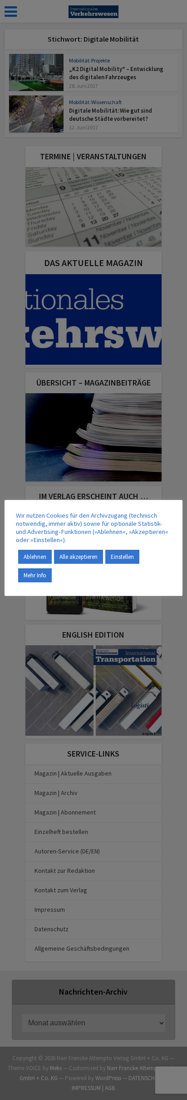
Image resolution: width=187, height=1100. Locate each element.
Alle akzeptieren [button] (78, 557)
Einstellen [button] (122, 557)
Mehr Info (35, 575)
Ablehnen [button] (35, 557)
